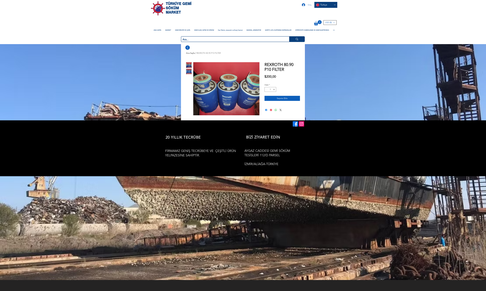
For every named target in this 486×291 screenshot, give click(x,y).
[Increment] (274, 89)
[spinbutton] (270, 89)
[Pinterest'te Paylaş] (270, 109)
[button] (318, 22)
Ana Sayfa (190, 53)
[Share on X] (280, 109)
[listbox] (330, 22)
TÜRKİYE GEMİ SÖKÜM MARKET (178, 8)
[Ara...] (297, 39)
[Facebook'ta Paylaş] (266, 109)
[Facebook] (295, 124)
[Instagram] (301, 124)
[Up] (187, 47)
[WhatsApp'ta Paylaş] (275, 109)
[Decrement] (266, 89)
